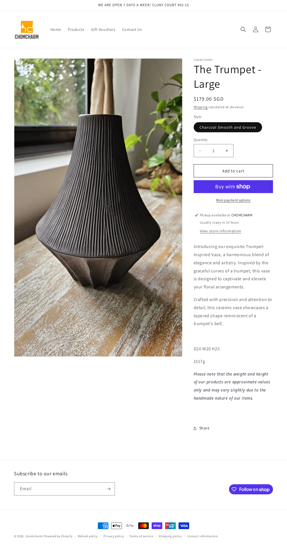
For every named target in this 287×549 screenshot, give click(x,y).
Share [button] (204, 427)
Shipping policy (170, 536)
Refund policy (88, 536)
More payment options (233, 200)
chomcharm (34, 536)
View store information (220, 230)
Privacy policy (113, 536)
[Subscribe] (108, 488)
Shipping (201, 107)
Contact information (202, 536)
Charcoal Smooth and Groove (228, 127)
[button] (243, 29)
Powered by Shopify (58, 536)
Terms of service (141, 536)
